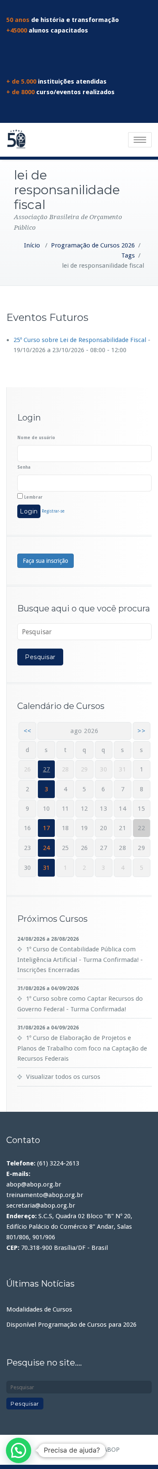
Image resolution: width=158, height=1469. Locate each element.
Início (32, 245)
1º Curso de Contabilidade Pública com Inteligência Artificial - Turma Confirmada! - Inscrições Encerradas (80, 959)
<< (28, 731)
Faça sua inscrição (45, 560)
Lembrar (33, 497)
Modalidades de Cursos (39, 1309)
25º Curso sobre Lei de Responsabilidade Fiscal (79, 340)
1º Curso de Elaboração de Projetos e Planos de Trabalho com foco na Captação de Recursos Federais (82, 1048)
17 (46, 828)
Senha (23, 467)
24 (46, 848)
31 (46, 868)
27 (46, 769)
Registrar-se (53, 511)
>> (141, 731)
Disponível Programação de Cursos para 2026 (71, 1324)
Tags (128, 255)
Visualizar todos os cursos (63, 1077)
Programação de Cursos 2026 (93, 245)
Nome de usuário (36, 437)
